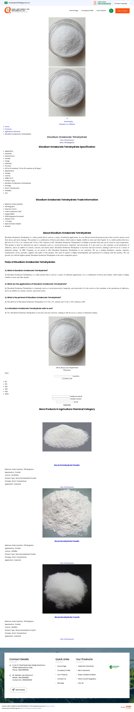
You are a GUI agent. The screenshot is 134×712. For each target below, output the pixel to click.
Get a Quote (122, 11)
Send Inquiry (68, 121)
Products (8, 129)
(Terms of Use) (49, 706)
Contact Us (61, 679)
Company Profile (87, 10)
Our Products (101, 10)
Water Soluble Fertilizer (87, 675)
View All (80, 683)
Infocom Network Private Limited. (31, 708)
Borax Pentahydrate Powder (67, 465)
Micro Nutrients (84, 670)
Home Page (73, 10)
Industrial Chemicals (86, 666)
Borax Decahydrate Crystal (67, 617)
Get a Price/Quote (67, 140)
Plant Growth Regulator (87, 679)
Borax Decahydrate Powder (67, 541)
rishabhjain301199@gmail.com (19, 3)
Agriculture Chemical (12, 131)
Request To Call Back (67, 124)
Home (7, 127)
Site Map (60, 683)
